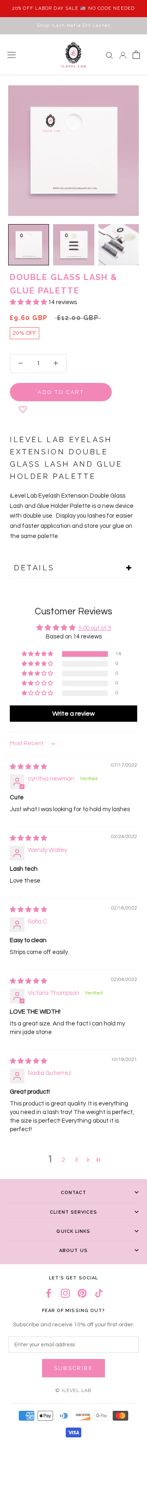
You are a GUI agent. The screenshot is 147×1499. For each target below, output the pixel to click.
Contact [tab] (74, 1192)
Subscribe (73, 1368)
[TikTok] (98, 1293)
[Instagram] (65, 1293)
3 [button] (76, 1160)
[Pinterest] (82, 1293)
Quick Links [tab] (73, 1231)
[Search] (109, 54)
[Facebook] (48, 1293)
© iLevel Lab (73, 1390)
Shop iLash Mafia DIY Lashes (73, 25)
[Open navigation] (11, 54)
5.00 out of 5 (94, 628)
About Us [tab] (73, 1250)
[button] (29, 302)
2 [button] (63, 1160)
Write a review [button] (73, 713)
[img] (28, 767)
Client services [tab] (73, 1212)
